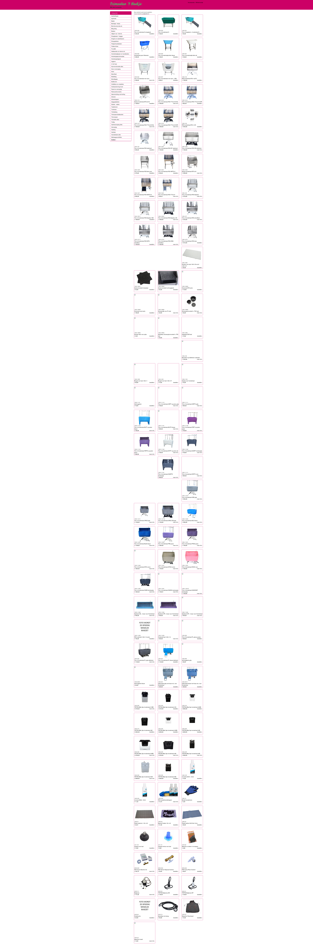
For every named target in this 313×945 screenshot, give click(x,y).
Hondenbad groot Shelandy (141, 55)
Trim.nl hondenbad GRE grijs (189, 497)
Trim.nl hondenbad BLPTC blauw (166, 427)
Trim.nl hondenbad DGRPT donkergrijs (192, 451)
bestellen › (152, 34)
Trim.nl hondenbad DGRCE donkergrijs (168, 590)
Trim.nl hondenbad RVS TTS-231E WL (168, 102)
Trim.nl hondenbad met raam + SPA (167, 78)
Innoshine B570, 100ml (188, 777)
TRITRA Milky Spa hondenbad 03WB (167, 730)
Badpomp (136, 893)
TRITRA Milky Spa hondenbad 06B (167, 777)
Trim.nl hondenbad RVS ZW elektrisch (191, 148)
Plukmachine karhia (116, 92)
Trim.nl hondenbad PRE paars (166, 544)
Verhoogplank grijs (186, 660)
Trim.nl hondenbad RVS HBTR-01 (166, 171)
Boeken (113, 31)
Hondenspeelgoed (116, 59)
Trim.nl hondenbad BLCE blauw (142, 544)
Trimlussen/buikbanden (117, 114)
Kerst (112, 71)
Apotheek (113, 18)
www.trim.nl (146, 14)
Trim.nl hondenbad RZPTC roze (190, 474)
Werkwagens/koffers (116, 137)
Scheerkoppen (115, 99)
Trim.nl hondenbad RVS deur (189, 241)
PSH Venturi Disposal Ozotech (166, 869)
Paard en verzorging (116, 89)
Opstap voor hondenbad (188, 381)
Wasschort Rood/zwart (188, 916)
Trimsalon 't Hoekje (126, 3)
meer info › (152, 80)
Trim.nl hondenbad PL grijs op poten (191, 637)
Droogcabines (115, 41)
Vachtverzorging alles (116, 124)
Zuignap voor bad (138, 846)
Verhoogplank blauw (139, 683)
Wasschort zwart (138, 939)
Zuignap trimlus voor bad (164, 846)
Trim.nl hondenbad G (163, 32)
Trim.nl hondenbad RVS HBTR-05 (143, 194)
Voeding (113, 129)
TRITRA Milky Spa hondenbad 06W (143, 777)
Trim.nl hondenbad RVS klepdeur (190, 194)
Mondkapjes (114, 79)
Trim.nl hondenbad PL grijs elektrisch (143, 660)
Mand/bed (114, 74)
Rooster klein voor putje (140, 334)
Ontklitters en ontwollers (117, 84)
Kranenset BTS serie (187, 288)
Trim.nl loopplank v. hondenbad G (190, 32)
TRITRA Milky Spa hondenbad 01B (167, 707)
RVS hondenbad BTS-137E (189, 125)
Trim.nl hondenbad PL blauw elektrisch (168, 660)
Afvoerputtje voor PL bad (164, 311)
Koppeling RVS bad (187, 334)
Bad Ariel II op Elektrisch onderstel (191, 357)
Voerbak (113, 132)
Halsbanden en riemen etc (118, 51)
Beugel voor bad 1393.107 (165, 381)
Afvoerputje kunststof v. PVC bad (190, 311)
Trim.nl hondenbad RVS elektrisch (143, 148)
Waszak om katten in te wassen (190, 846)
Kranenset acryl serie (139, 311)
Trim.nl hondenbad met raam (141, 78)
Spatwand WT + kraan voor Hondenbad (192, 614)
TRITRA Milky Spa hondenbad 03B (191, 730)
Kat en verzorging (115, 69)
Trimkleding (114, 112)
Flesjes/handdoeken (116, 44)
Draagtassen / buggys (117, 36)
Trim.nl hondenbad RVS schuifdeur (191, 218)
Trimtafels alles (115, 119)
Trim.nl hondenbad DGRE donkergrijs (144, 590)
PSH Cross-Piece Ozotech (188, 869)
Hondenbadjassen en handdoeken (120, 54)
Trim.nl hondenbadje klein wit (189, 55)
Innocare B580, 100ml (140, 800)
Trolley (113, 122)
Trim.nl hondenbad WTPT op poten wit (168, 451)
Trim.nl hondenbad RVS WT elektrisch (168, 148)
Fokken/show (114, 46)
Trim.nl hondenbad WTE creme (142, 567)
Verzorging (114, 127)
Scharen (113, 97)
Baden (113, 21)
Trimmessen (114, 117)
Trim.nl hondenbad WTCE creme (166, 567)
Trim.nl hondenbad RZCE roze (190, 567)
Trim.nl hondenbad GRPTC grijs (190, 404)
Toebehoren (114, 107)
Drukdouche (137, 916)
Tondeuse (113, 109)
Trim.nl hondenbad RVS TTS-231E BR (168, 125)
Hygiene (113, 61)
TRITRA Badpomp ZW (164, 893)
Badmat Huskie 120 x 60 (164, 823)
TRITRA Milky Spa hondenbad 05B (191, 753)
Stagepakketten (115, 102)
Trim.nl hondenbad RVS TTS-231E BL (144, 125)
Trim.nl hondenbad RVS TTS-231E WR (192, 102)
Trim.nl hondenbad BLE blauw (189, 520)
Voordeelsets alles (116, 134)
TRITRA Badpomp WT (188, 893)
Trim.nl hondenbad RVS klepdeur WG (144, 218)
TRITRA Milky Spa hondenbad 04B (167, 753)
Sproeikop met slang (163, 916)
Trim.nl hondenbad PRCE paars (190, 544)
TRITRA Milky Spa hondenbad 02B (143, 730)
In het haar (114, 64)
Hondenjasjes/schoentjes (117, 56)
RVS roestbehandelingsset (165, 800)
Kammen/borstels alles (117, 66)
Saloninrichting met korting (118, 94)
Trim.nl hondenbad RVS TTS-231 (166, 194)
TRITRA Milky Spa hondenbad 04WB (143, 753)
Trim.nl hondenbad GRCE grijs (142, 520)
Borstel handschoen (187, 800)
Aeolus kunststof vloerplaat (141, 288)
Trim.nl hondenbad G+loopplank (142, 32)
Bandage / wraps (115, 23)
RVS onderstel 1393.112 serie (142, 637)
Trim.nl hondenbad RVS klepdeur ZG (167, 218)
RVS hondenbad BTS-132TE (189, 78)
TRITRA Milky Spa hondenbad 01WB (143, 707)
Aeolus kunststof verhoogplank (166, 288)
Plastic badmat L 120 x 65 (141, 823)
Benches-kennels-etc (116, 26)
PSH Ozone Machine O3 (140, 869)
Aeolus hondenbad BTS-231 (189, 171)
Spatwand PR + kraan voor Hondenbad (168, 614)
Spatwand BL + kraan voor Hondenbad (144, 614)
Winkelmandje (199, 2)
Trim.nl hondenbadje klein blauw (166, 55)
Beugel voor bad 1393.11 (140, 381)
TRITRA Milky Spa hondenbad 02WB (191, 707)
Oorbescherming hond (117, 87)
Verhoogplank (137, 404)
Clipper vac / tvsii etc (116, 33)
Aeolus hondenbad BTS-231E (142, 102)
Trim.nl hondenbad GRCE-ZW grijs (167, 520)
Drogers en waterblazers (117, 39)
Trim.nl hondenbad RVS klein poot (143, 171)
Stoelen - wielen (115, 104)
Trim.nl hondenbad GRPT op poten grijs (168, 404)
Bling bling (114, 28)
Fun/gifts (113, 49)
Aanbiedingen (114, 16)
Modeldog (113, 76)
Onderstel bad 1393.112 (164, 637)
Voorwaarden (191, 2)
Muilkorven (114, 81)
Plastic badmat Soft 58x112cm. (190, 823)
